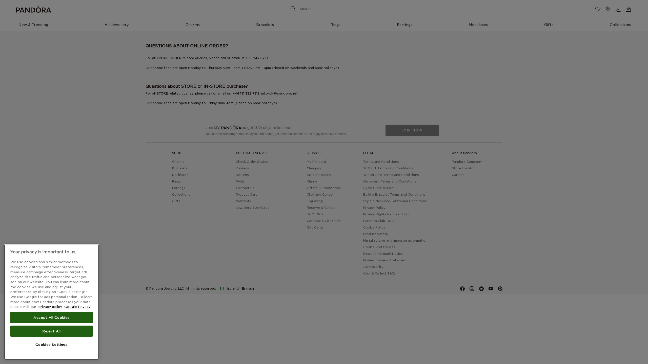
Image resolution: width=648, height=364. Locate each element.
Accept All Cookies (51, 317)
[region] (51, 302)
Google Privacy (77, 307)
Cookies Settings (51, 345)
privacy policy (50, 307)
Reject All (51, 331)
